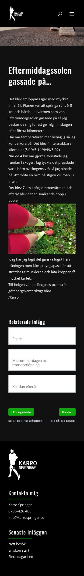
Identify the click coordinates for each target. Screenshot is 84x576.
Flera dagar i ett (20, 556)
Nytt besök (17, 544)
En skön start (18, 550)
